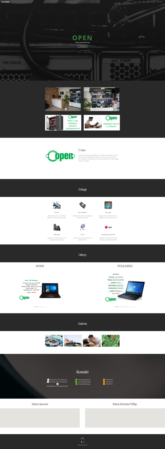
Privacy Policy (159, 2)
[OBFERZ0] (73, 340)
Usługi (139, 2)
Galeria (148, 2)
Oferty (143, 2)
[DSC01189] (63, 99)
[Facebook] (81, 442)
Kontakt (153, 2)
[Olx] (83, 442)
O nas (135, 2)
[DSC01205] (101, 99)
